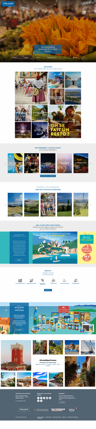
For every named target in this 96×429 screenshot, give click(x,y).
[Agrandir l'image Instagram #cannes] (24, 379)
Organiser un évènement (73, 417)
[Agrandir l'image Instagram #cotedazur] (16, 355)
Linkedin (54, 364)
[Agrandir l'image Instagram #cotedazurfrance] (8, 379)
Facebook (43, 364)
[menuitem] (8, 3)
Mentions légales (40, 417)
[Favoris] (84, 3)
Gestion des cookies (57, 417)
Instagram (37, 364)
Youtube (49, 364)
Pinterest (48, 365)
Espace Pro (64, 417)
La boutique (39, 418)
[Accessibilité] (81, 3)
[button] (87, 3)
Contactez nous (48, 417)
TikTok (58, 364)
